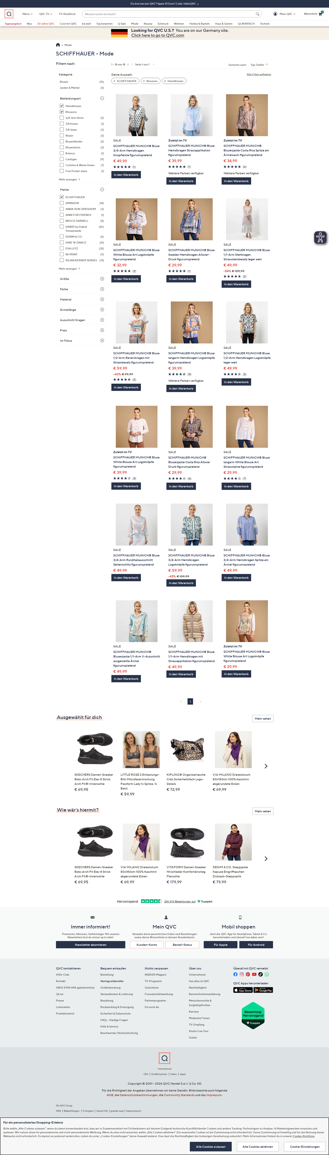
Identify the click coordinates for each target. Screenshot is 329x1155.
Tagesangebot (13, 23)
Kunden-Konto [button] (147, 945)
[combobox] (168, 14)
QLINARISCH (246, 23)
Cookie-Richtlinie (304, 1136)
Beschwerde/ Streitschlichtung (119, 1032)
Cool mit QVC (68, 23)
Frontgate (88, 1110)
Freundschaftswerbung (159, 994)
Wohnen (179, 23)
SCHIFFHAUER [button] (126, 81)
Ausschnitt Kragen (72, 320)
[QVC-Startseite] (58, 45)
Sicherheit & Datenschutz (115, 1013)
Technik (264, 23)
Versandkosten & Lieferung (116, 994)
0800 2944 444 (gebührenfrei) (75, 987)
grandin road (117, 1110)
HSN (58, 1110)
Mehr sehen (263, 718)
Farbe (64, 289)
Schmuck (163, 23)
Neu (29, 23)
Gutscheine (152, 987)
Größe (64, 279)
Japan (183, 1074)
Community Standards (179, 1095)
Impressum (214, 1095)
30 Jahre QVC (45, 23)
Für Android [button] (256, 945)
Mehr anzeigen (68, 179)
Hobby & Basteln (199, 23)
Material (65, 299)
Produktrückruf (65, 1013)
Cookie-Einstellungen (305, 1147)
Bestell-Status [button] (182, 945)
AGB (110, 1095)
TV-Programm (153, 981)
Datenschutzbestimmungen (139, 1095)
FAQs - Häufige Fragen (114, 1020)
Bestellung (106, 974)
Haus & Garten (223, 23)
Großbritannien (159, 1074)
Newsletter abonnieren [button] (90, 945)
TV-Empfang (196, 1024)
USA (146, 1074)
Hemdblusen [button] (175, 81)
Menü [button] (26, 13)
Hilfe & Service (109, 1026)
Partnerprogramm (155, 1000)
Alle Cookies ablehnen (258, 1147)
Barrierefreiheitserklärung (204, 994)
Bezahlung (106, 1000)
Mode (134, 23)
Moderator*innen (199, 1018)
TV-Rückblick (67, 13)
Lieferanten (63, 1007)
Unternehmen (197, 974)
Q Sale (122, 23)
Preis (63, 330)
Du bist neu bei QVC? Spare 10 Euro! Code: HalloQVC (163, 3)
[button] (280, 14)
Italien (173, 1074)
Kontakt (60, 981)
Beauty (148, 23)
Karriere (194, 1011)
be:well (86, 23)
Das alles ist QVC (199, 981)
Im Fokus (66, 340)
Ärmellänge (68, 310)
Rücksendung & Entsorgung (117, 1007)
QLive (59, 994)
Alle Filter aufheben (259, 74)
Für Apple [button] (221, 945)
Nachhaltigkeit (198, 987)
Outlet (193, 1037)
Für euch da (152, 1007)
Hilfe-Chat (62, 974)
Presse (60, 1000)
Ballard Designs (72, 1110)
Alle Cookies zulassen (210, 1147)
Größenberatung (110, 987)
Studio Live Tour (198, 1031)
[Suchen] (258, 13)
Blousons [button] (151, 81)
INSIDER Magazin (155, 974)
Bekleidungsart (70, 98)
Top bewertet (104, 23)
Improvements (133, 1110)
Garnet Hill (102, 1110)
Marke (64, 189)
